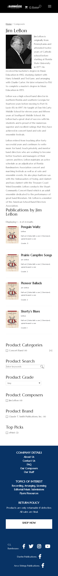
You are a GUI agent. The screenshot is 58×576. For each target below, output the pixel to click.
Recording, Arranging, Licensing (29, 485)
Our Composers (29, 468)
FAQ (29, 464)
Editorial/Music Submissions (29, 489)
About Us (29, 456)
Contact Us (29, 460)
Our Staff (29, 472)
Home (9, 24)
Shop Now (29, 522)
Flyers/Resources (29, 493)
